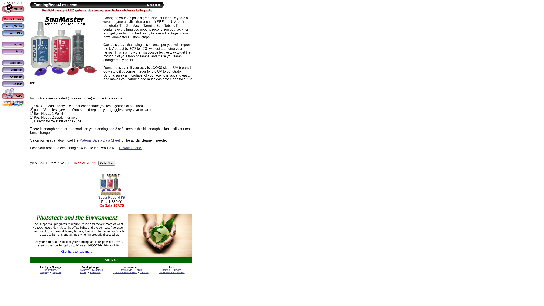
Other (83, 272)
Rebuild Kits (126, 270)
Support (57, 272)
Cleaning (144, 272)
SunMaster (83, 270)
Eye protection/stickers (125, 272)
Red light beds (50, 270)
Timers (177, 270)
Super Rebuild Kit (111, 197)
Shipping (44, 272)
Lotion (139, 270)
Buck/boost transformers (172, 272)
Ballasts (166, 270)
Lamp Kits (95, 272)
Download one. (130, 148)
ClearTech (97, 270)
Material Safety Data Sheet (99, 140)
